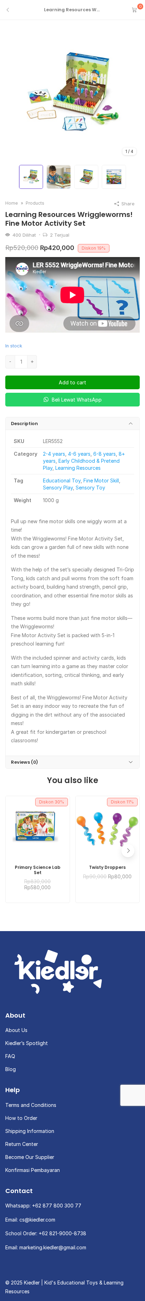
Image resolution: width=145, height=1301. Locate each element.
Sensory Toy (90, 488)
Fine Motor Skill (101, 480)
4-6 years (79, 454)
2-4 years (54, 454)
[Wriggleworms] (72, 94)
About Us (16, 1030)
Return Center (21, 1144)
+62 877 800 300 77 (56, 1206)
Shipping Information (29, 1131)
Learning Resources (78, 468)
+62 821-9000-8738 (62, 1233)
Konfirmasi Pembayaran (32, 1170)
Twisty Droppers (107, 867)
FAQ (10, 1056)
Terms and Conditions (30, 1105)
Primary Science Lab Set (38, 870)
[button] (127, 850)
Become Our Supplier (29, 1157)
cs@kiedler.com (37, 1220)
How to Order (21, 1118)
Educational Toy (62, 480)
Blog (10, 1069)
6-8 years (104, 454)
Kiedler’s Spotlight (26, 1043)
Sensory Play (58, 488)
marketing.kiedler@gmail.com (52, 1247)
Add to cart (72, 382)
